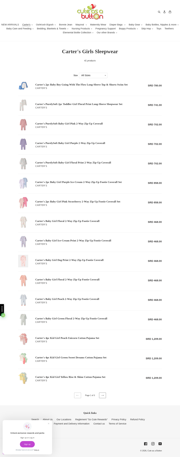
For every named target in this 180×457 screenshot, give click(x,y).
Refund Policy (137, 419)
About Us (48, 419)
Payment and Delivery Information (71, 423)
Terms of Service (117, 423)
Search (35, 419)
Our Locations (64, 419)
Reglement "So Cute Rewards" (91, 419)
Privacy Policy (118, 419)
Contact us (99, 423)
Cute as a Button (154, 450)
